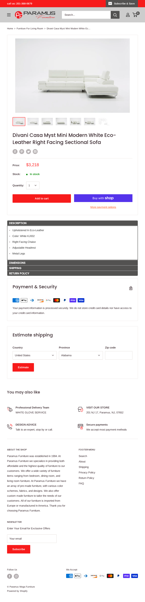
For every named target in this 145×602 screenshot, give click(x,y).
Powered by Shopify (17, 591)
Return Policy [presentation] (19, 273)
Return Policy (86, 477)
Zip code (110, 347)
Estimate (23, 367)
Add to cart (42, 198)
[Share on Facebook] (15, 151)
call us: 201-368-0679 (19, 3)
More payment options (103, 207)
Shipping (84, 466)
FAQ (81, 483)
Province (64, 347)
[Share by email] (35, 151)
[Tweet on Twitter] (28, 151)
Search (83, 455)
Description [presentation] (18, 223)
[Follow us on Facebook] (9, 576)
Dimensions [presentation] (17, 263)
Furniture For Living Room (30, 28)
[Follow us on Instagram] (16, 576)
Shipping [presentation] (15, 268)
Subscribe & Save (124, 3)
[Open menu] (9, 14)
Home (10, 28)
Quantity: (18, 185)
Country (18, 347)
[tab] (72, 223)
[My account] (128, 15)
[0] (135, 15)
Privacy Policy (87, 472)
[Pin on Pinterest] (21, 151)
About (82, 461)
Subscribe (18, 549)
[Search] (115, 15)
